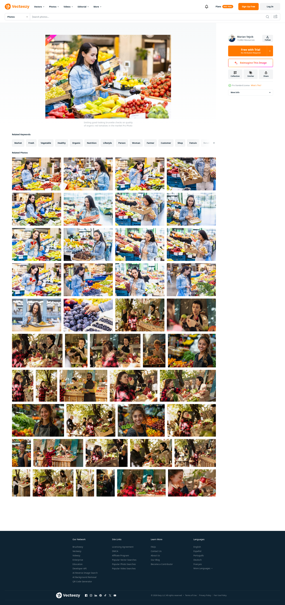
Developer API (80, 568)
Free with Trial (250, 51)
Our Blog (155, 559)
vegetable (46, 143)
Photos (52, 6)
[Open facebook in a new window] (86, 595)
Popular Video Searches (124, 568)
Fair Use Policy (220, 595)
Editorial (82, 6)
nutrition (91, 143)
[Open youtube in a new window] (115, 595)
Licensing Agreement (122, 546)
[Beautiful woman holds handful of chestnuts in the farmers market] (88, 244)
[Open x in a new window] (110, 595)
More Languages (201, 568)
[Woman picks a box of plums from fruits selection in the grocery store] (88, 279)
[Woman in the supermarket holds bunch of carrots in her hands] (191, 279)
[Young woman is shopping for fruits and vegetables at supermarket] (141, 420)
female (193, 143)
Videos (67, 6)
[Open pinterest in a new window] (100, 595)
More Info (235, 92)
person (122, 143)
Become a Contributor (162, 564)
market (18, 143)
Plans (218, 6)
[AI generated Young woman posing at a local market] (105, 483)
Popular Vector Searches (124, 559)
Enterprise (78, 559)
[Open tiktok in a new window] (105, 595)
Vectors (38, 6)
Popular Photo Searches (124, 564)
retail (206, 143)
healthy (62, 143)
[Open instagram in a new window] (91, 595)
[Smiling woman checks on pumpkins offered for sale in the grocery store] (88, 173)
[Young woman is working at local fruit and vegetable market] (21, 453)
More (96, 6)
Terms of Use (191, 595)
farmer (150, 143)
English (197, 546)
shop (180, 143)
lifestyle (107, 143)
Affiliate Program (120, 555)
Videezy (76, 555)
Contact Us (156, 551)
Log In (270, 6)
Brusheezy (78, 546)
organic (76, 143)
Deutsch (197, 559)
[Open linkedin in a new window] (96, 595)
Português (198, 555)
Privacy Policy (205, 595)
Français (197, 564)
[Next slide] (211, 143)
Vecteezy (77, 551)
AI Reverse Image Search (85, 572)
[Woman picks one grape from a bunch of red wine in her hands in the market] (139, 244)
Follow (268, 40)
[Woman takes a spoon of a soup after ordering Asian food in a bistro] (36, 315)
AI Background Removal (84, 577)
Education (78, 564)
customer (166, 143)
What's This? (256, 85)
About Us (155, 555)
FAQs (153, 546)
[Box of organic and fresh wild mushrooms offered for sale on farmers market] (191, 173)
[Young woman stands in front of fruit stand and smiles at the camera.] (192, 350)
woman (136, 143)
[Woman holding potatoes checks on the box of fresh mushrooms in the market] (191, 244)
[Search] (267, 17)
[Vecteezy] (17, 7)
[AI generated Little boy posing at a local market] (154, 350)
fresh (31, 143)
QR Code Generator (82, 581)
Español (197, 551)
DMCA (115, 551)
